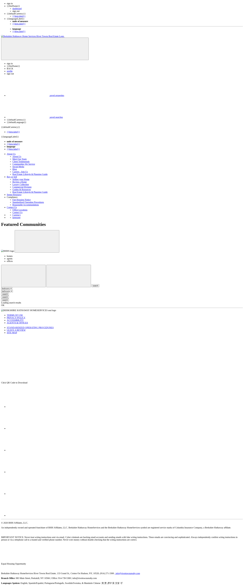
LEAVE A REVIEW (16, 330)
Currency (16, 215)
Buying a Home (19, 182)
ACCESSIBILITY (15, 320)
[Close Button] (23, 276)
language (16, 217)
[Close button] (37, 241)
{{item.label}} (19, 16)
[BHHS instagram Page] (28, 428)
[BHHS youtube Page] (28, 472)
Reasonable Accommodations (25, 205)
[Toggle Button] (45, 49)
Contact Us (12, 207)
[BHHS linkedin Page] (28, 515)
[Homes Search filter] (68, 276)
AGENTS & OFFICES (17, 323)
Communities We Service (23, 164)
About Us (11, 154)
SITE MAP (12, 332)
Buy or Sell (12, 177)
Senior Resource (14, 194)
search (5, 294)
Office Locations (19, 210)
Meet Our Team (19, 159)
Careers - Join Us (20, 172)
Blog (14, 169)
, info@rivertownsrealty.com (127, 573)
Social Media (18, 166)
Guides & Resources (21, 189)
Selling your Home (20, 179)
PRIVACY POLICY (16, 317)
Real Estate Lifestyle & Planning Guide (30, 174)
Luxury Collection (20, 184)
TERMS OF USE (15, 315)
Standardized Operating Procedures (28, 202)
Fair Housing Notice (21, 199)
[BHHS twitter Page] (28, 450)
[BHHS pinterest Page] (28, 493)
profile (10, 71)
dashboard (17, 8)
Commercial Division (21, 187)
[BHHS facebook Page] (28, 406)
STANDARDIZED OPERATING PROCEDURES (30, 327)
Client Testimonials (21, 161)
